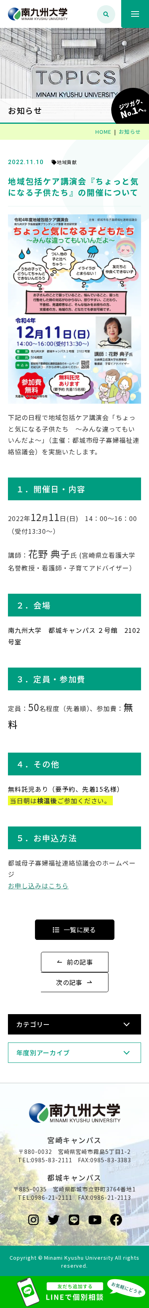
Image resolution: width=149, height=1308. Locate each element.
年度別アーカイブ (43, 1052)
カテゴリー (33, 1024)
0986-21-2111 (51, 1197)
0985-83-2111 (51, 1160)
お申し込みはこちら (38, 885)
